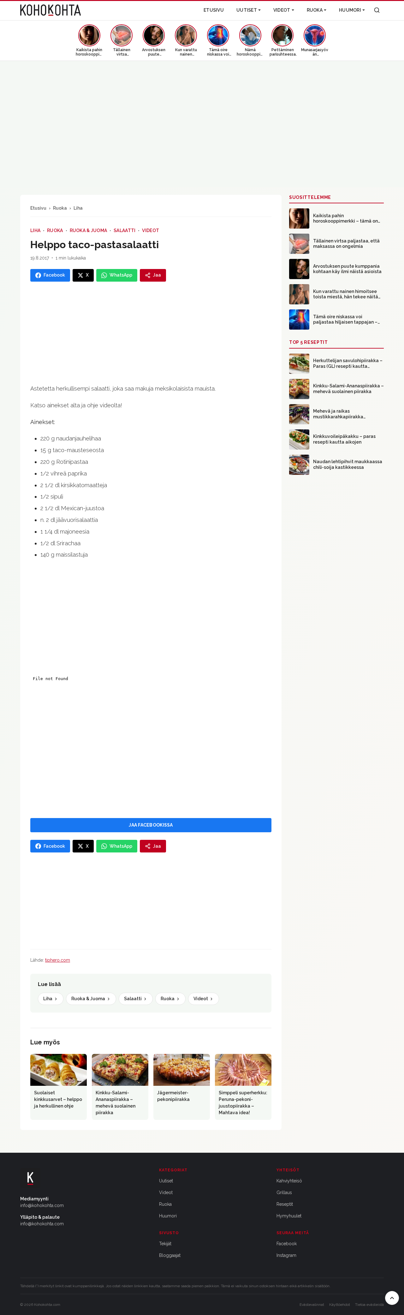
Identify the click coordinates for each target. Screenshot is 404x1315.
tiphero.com (57, 960)
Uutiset (246, 10)
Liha (78, 208)
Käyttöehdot (339, 1304)
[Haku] (377, 10)
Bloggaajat (170, 1255)
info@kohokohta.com (42, 1205)
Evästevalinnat (312, 1304)
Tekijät (165, 1243)
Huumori (350, 10)
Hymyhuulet (288, 1215)
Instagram (286, 1255)
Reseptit (284, 1204)
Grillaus (284, 1192)
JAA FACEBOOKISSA (151, 825)
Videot (281, 10)
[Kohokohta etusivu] (50, 10)
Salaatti (124, 230)
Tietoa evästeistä (369, 1304)
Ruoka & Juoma (88, 230)
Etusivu (214, 10)
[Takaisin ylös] (392, 1298)
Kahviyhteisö (289, 1180)
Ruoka (315, 10)
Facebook (286, 1243)
